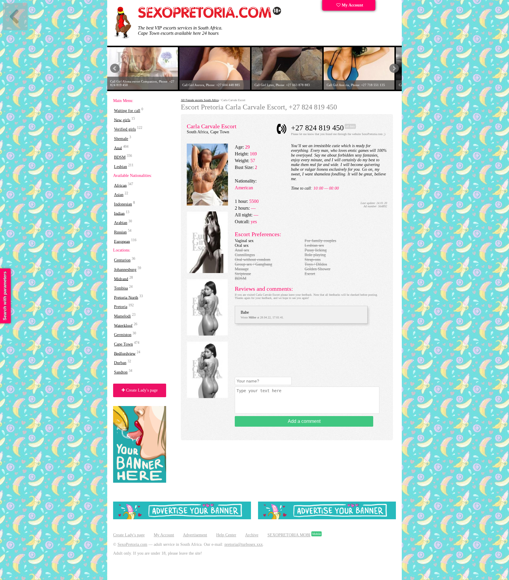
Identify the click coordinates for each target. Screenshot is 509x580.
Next (394, 68)
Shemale (121, 139)
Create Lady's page (141, 390)
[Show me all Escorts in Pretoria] (210, 17)
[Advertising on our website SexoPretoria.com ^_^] (182, 518)
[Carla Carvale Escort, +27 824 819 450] (207, 204)
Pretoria (120, 307)
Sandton (121, 372)
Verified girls (125, 129)
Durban (120, 363)
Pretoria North (126, 297)
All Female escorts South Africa (200, 100)
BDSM (119, 157)
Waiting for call (127, 111)
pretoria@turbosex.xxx (243, 544)
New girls (122, 120)
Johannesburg (125, 269)
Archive (251, 535)
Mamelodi (122, 316)
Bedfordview (124, 353)
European (122, 241)
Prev (115, 68)
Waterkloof (123, 325)
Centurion (122, 260)
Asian (118, 195)
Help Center (226, 535)
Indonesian (123, 204)
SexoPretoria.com (132, 544)
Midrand (121, 279)
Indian (119, 213)
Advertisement (195, 535)
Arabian (120, 223)
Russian (120, 232)
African (120, 185)
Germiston (122, 335)
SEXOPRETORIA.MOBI (288, 535)
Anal (118, 148)
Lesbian (120, 167)
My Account (352, 5)
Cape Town (123, 344)
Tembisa (121, 288)
